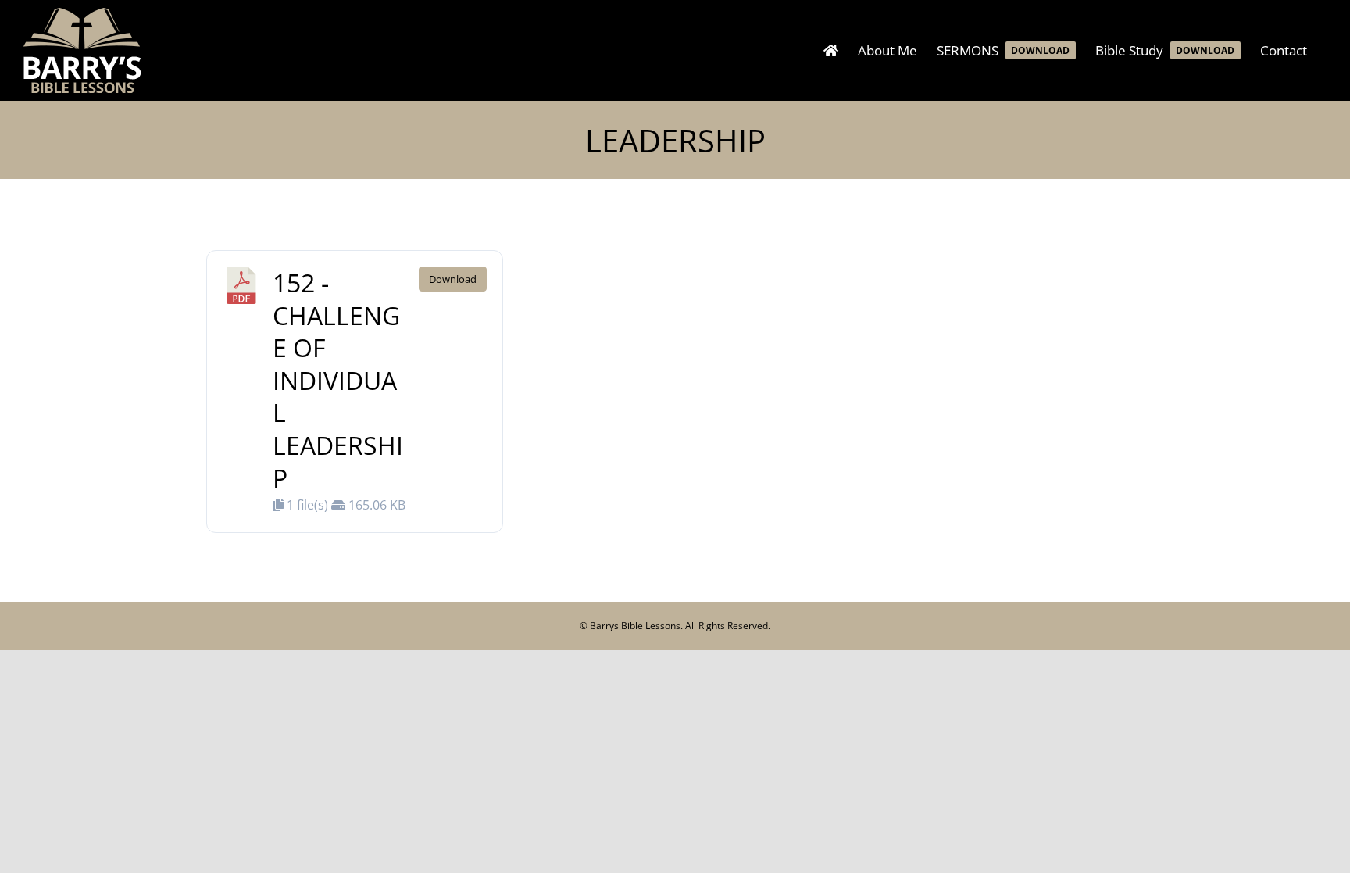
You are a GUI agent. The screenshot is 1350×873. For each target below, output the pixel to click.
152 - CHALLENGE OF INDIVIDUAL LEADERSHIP (338, 380)
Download (453, 279)
